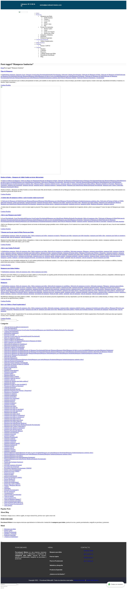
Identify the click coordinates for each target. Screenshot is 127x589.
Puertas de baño (5, 237)
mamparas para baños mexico (71, 290)
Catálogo (38, 44)
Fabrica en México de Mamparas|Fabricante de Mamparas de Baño (39, 180)
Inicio (37, 13)
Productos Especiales (46, 38)
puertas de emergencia (10, 476)
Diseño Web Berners (92, 580)
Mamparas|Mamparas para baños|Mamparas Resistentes (19, 457)
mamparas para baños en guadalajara (94, 254)
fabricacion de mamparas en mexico (80, 286)
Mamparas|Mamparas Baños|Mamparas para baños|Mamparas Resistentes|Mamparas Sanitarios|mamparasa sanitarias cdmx (38, 454)
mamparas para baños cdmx (73, 202)
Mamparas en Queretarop (11, 392)
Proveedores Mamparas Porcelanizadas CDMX (17, 468)
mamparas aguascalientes (96, 251)
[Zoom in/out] (1, 586)
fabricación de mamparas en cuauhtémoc (59, 251)
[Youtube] (104, 3)
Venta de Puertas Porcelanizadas (13, 504)
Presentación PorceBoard (47, 55)
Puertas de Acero (9, 473)
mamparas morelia (61, 185)
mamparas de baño (46, 253)
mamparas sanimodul (71, 256)
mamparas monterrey (50, 185)
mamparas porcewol (74, 204)
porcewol (14, 293)
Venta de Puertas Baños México (13, 502)
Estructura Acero (20, 74)
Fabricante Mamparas (10, 358)
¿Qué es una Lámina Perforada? (10, 248)
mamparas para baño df (24, 254)
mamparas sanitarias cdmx (12, 443)
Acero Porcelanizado (7, 218)
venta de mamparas (26, 237)
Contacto (38, 47)
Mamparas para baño (66, 235)
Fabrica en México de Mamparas (11, 180)
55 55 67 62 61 (88, 558)
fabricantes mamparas (6, 202)
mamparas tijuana (94, 256)
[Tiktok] (108, 3)
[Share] (5, 586)
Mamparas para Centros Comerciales (113, 185)
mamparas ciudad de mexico (52, 183)
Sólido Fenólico (40, 42)
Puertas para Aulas (9, 480)
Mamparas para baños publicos (90, 202)
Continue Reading (6, 85)
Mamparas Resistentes (97, 204)
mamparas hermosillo (38, 289)
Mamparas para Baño (10, 529)
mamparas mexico (39, 185)
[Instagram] (100, 3)
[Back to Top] (1, 541)
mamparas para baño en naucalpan (97, 221)
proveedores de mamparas (43, 257)
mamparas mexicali (28, 185)
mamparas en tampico (54, 235)
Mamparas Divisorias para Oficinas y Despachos (92, 253)
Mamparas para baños (59, 202)
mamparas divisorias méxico (44, 202)
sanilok (62, 257)
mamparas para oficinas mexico (45, 204)
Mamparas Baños (39, 183)
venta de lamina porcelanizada (12, 494)
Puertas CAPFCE (45, 45)
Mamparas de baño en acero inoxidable (15, 384)
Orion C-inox (47, 24)
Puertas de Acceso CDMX (11, 471)
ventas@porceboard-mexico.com (51, 5)
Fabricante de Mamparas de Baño (91, 74)
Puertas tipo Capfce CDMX (12, 483)
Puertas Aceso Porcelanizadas (12, 469)
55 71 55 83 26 (88, 561)
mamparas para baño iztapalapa (115, 221)
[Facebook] (96, 3)
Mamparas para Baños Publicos (10, 268)
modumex (15, 257)
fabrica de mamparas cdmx (90, 218)
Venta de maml (9, 496)
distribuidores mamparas (8, 74)
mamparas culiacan (66, 183)
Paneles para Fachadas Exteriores (84, 309)
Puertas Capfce (8, 530)
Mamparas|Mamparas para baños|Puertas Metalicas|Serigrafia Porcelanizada (25, 459)
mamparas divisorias (30, 202)
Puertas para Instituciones (11, 482)
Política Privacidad (79, 580)
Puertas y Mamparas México (12, 485)
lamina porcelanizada (19, 202)
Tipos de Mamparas (6, 71)
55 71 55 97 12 (88, 554)
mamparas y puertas (6, 257)
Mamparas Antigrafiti (10, 372)
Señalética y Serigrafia (10, 533)
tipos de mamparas (15, 237)
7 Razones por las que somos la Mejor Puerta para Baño (17, 232)
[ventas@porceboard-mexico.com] (38, 4)
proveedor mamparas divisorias (26, 257)
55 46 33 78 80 (88, 551)
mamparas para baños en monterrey (115, 235)
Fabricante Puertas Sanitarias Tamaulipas (16, 362)
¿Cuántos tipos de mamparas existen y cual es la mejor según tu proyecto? (22, 197)
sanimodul (67, 257)
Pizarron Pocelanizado (10, 532)
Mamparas (86, 251)
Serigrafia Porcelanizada (11, 490)
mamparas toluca (104, 256)
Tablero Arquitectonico (47, 41)
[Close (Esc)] (6, 586)
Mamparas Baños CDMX (11, 376)
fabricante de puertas (69, 182)
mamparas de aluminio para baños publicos (83, 183)
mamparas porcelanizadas (61, 204)
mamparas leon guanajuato (15, 185)
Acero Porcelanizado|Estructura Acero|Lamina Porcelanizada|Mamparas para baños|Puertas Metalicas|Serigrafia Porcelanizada (48, 218)
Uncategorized (100, 77)
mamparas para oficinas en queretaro (114, 254)
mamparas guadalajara (26, 289)
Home (2, 68)
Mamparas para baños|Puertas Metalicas (110, 202)
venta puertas (8, 505)
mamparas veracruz (115, 256)
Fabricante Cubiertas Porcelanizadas (71, 74)
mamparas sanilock (109, 204)
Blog (42, 56)
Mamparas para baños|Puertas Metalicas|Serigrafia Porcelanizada (84, 185)
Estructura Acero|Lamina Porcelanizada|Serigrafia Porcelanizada (43, 74)
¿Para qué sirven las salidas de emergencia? (16, 327)
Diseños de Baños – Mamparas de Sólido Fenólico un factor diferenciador (22, 177)
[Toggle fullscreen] (3, 586)
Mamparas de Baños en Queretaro (105, 183)
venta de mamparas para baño (101, 257)
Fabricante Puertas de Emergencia (86, 77)
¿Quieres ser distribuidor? (11, 537)
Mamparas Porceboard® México (9, 187)
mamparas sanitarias (83, 256)
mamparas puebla (85, 204)
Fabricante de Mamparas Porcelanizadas (52, 182)
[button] (110, 35)
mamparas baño (108, 251)
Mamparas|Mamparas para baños (13, 456)
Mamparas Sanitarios (10, 445)
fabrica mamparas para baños (39, 235)
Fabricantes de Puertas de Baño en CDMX (111, 201)
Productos (39, 14)
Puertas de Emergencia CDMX (13, 477)
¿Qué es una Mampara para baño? (11, 215)
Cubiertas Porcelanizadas (11, 331)
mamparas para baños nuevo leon (88, 290)
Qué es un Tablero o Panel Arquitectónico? (13, 304)
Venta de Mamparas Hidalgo (12, 499)
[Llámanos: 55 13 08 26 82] (19, 3)
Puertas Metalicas (9, 479)
